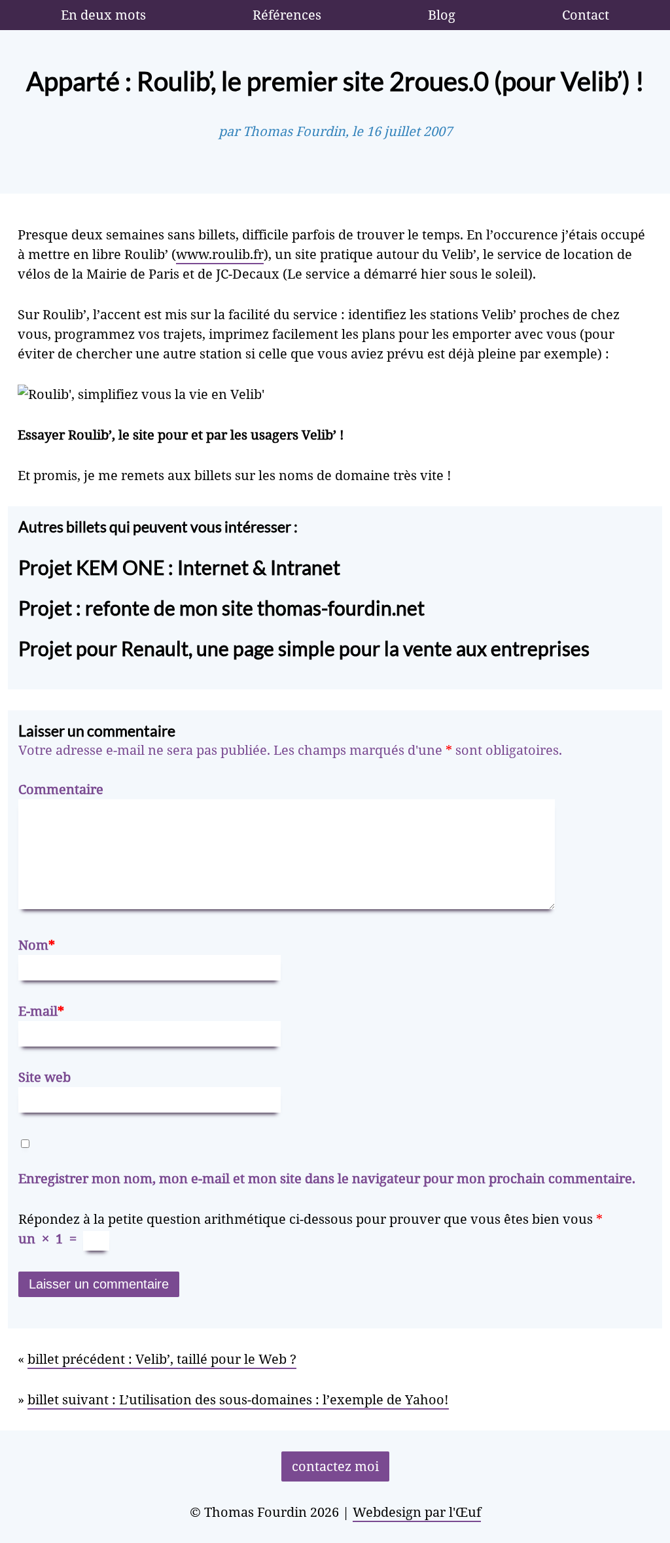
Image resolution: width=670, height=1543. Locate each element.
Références (287, 15)
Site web (44, 1077)
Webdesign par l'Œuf (417, 1512)
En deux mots (103, 15)
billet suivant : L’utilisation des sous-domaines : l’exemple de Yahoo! (238, 1399)
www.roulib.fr (220, 254)
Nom (36, 945)
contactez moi (335, 1466)
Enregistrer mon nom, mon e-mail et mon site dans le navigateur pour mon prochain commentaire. (326, 1178)
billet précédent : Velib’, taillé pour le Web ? (161, 1359)
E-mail (41, 1011)
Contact (585, 15)
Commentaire (60, 789)
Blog (441, 15)
